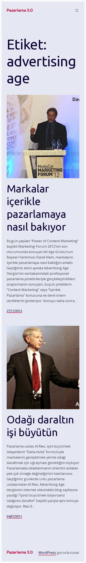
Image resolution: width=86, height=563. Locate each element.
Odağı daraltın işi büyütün (40, 426)
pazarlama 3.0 (20, 10)
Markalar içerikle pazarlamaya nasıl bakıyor (36, 207)
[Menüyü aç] (76, 10)
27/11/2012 (14, 310)
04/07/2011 (14, 516)
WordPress (47, 552)
